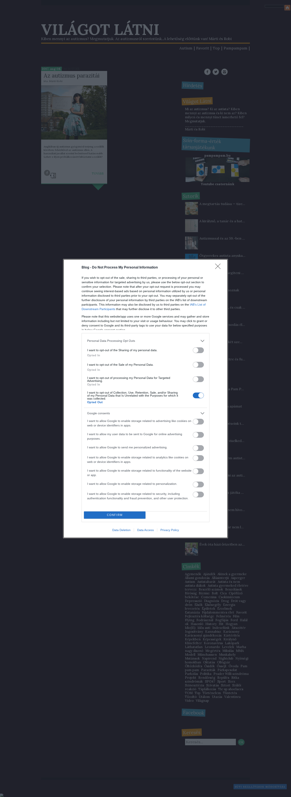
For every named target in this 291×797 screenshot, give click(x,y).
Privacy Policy (169, 530)
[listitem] (145, 341)
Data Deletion (121, 530)
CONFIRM (115, 515)
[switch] (198, 350)
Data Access (145, 530)
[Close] (219, 268)
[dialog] (145, 398)
